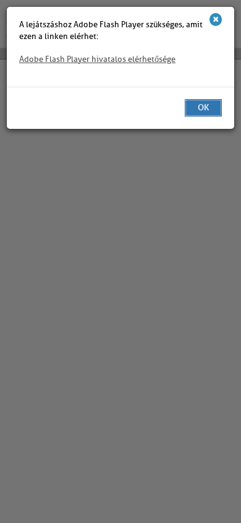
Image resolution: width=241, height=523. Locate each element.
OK (203, 107)
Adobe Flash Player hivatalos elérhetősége (97, 59)
